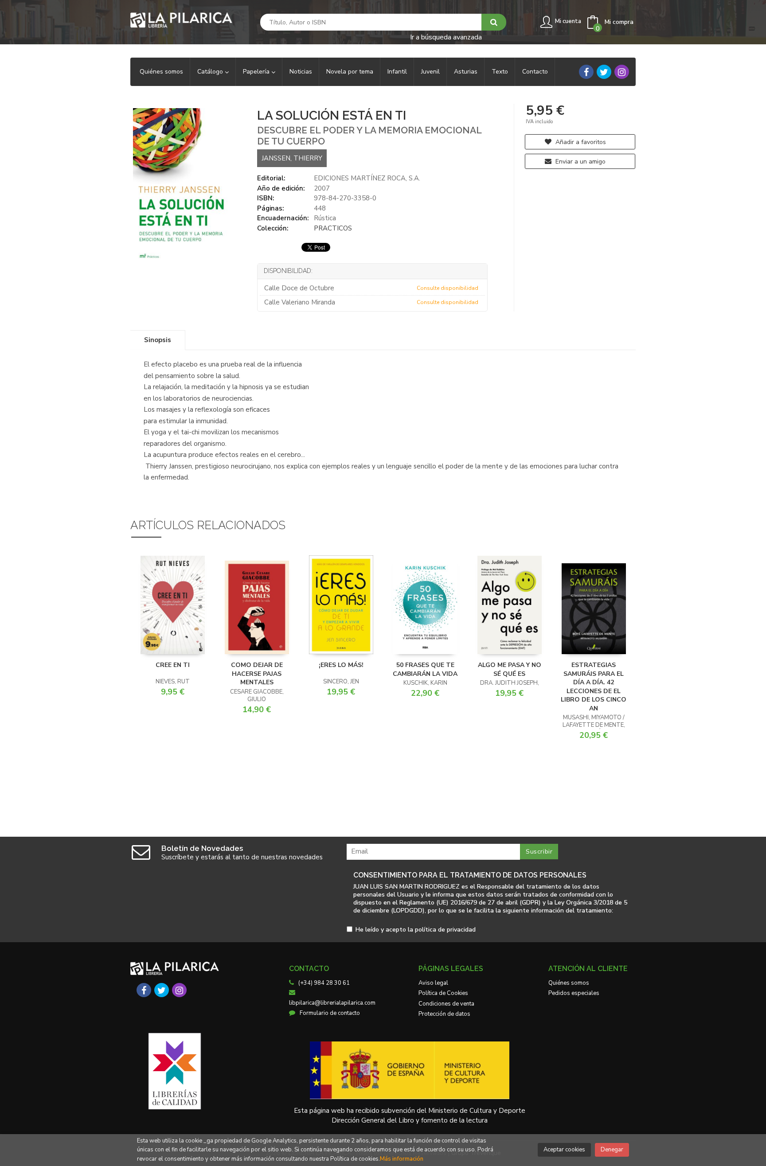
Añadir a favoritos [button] (580, 142)
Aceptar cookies (564, 1150)
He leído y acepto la (416, 930)
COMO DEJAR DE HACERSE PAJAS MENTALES (257, 673)
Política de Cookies (443, 993)
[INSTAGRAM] (621, 72)
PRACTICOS (333, 228)
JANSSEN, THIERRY (292, 158)
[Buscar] (493, 22)
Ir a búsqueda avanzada (446, 36)
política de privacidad (445, 929)
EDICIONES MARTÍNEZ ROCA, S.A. (367, 178)
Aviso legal (433, 983)
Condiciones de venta (446, 1004)
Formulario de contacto (330, 1013)
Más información (401, 1159)
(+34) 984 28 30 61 (324, 983)
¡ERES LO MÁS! (341, 665)
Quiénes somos (568, 983)
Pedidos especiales (573, 993)
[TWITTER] (604, 72)
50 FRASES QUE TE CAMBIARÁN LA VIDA (425, 669)
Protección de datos (444, 1014)
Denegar (612, 1150)
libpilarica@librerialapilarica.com (332, 1003)
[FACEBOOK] (586, 72)
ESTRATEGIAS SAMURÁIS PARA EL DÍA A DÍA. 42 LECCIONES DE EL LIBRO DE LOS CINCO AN (593, 687)
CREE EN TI (173, 665)
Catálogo (211, 71)
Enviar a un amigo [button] (580, 161)
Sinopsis (157, 339)
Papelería (257, 71)
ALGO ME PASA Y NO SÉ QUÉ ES (509, 669)
